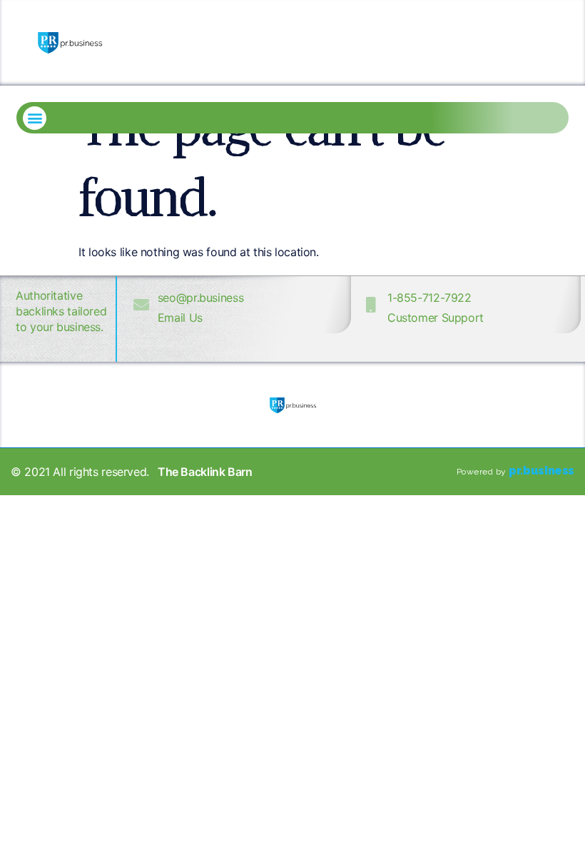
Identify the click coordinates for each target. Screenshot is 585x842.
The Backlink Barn (205, 472)
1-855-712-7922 (429, 297)
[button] (34, 118)
